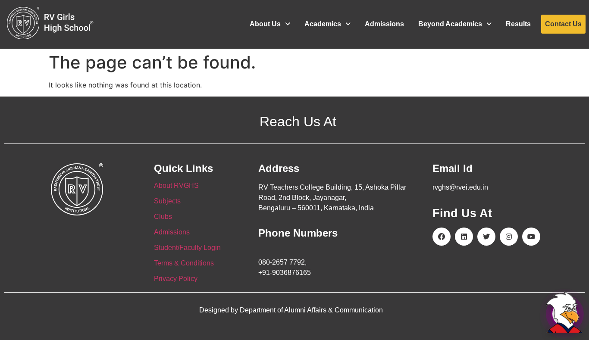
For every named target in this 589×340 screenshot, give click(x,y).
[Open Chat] (565, 314)
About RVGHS (176, 185)
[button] (270, 24)
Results (518, 24)
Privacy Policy (175, 278)
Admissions (384, 24)
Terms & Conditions (184, 263)
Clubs (163, 216)
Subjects (167, 201)
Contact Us (563, 24)
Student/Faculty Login (187, 247)
